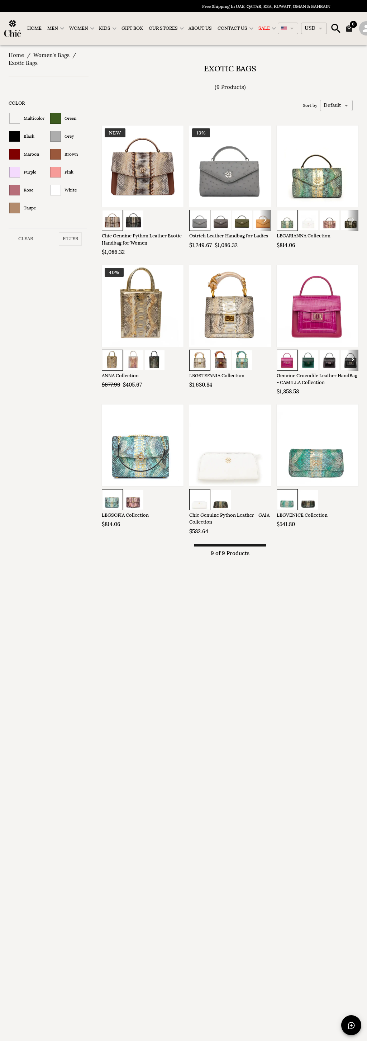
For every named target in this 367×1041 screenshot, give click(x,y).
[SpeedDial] (351, 1025)
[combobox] (288, 28)
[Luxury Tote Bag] (143, 306)
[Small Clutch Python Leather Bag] (317, 445)
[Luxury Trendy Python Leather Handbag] (230, 306)
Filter (70, 239)
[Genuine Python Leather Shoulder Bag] (317, 166)
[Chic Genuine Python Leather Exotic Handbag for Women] (143, 166)
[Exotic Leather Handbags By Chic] (143, 445)
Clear (25, 239)
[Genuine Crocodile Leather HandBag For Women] (317, 306)
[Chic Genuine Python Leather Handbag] (230, 445)
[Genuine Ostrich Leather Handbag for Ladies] (230, 166)
